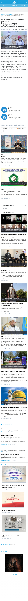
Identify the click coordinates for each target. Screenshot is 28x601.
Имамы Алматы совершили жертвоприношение (8, 269)
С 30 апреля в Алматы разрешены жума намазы (14, 407)
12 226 (7, 418)
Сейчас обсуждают (7, 424)
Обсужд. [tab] (13, 544)
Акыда (3, 508)
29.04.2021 (3, 418)
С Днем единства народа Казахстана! (11, 336)
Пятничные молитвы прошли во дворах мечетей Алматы (12, 304)
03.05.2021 (3, 280)
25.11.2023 (4, 538)
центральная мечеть (20, 124)
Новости (3, 14)
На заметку (5, 551)
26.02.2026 (3, 198)
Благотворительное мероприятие (18, 125)
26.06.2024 (4, 512)
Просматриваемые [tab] (5, 544)
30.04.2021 (3, 348)
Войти (25, 205)
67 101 (8, 538)
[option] (14, 563)
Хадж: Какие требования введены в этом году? (13, 536)
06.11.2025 (4, 489)
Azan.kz (10, 109)
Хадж (3, 533)
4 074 (7, 29)
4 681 (7, 348)
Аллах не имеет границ (8, 510)
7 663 (7, 313)
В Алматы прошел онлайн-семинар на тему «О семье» (13, 235)
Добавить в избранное (19, 29)
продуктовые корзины (6, 125)
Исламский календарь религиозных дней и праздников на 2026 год (13, 486)
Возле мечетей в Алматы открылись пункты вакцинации (13, 372)
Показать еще (14, 202)
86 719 (8, 489)
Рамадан (5, 124)
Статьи (4, 464)
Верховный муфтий (12, 124)
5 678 (7, 198)
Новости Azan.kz (9, 14)
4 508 (7, 384)
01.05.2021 (3, 313)
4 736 (7, 280)
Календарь (22, 5)
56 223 (8, 512)
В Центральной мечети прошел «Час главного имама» (13, 155)
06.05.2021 (3, 29)
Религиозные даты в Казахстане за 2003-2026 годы (13, 188)
